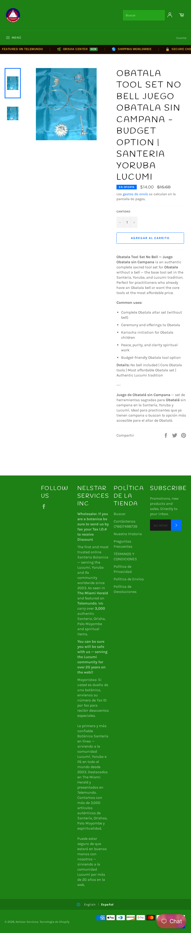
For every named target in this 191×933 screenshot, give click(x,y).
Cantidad (123, 211)
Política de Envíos (129, 579)
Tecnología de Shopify (54, 921)
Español (107, 904)
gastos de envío (135, 194)
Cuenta (181, 38)
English (90, 904)
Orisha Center (71, 49)
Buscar (120, 514)
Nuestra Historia (128, 534)
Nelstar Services (27, 921)
